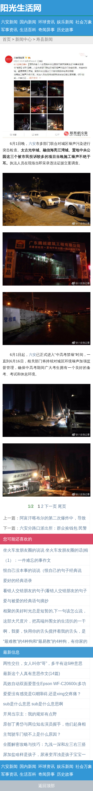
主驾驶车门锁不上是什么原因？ (32, 734)
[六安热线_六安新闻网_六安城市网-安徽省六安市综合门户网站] (20, 7)
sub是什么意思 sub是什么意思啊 (33, 704)
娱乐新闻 (65, 22)
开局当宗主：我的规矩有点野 (30, 714)
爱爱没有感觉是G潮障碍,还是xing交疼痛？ (42, 694)
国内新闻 (28, 22)
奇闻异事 (46, 30)
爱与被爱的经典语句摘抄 (26, 601)
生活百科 (28, 30)
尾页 (62, 506)
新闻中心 (23, 39)
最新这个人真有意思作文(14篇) (31, 673)
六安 (32, 143)
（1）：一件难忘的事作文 (27, 560)
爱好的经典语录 (17, 580)
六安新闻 (9, 22)
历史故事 (65, 30)
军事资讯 (9, 30)
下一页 (50, 506)
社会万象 (83, 22)
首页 (7, 39)
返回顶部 (46, 785)
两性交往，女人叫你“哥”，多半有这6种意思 (42, 663)
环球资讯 (46, 22)
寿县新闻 (44, 39)
